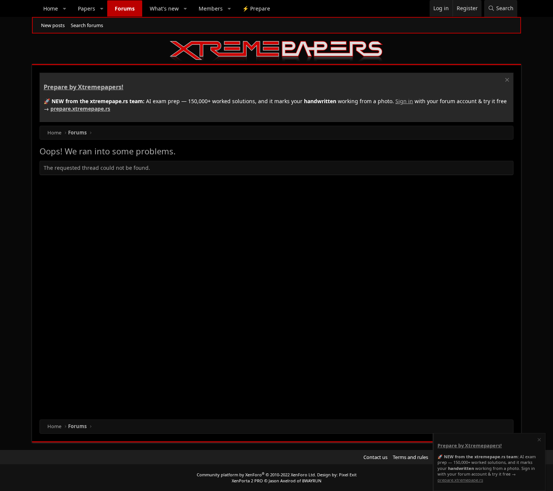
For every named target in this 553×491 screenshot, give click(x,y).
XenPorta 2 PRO (247, 480)
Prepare (256, 8)
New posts (53, 25)
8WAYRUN (311, 480)
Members (211, 8)
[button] (64, 8)
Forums (125, 8)
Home (50, 8)
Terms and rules (410, 457)
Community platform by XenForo (256, 474)
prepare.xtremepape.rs (80, 108)
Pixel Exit (348, 474)
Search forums (87, 25)
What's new (164, 8)
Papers (86, 8)
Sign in (404, 101)
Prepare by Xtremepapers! (83, 87)
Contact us (375, 457)
